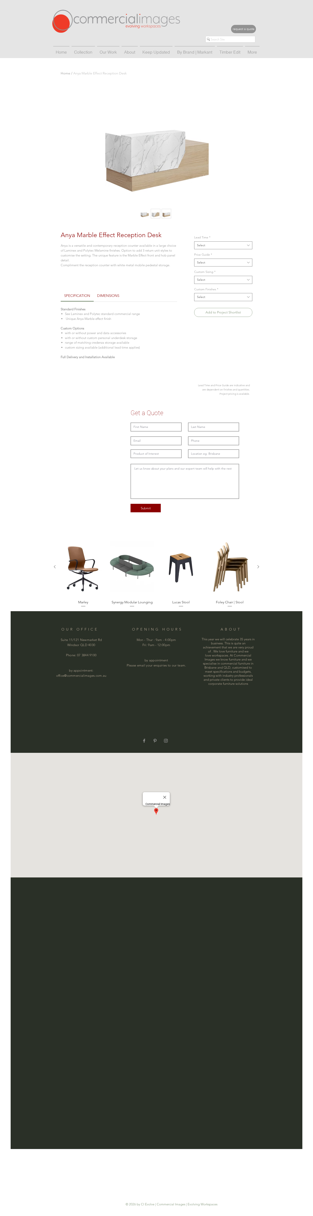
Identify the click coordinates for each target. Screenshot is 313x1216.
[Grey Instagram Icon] (165, 740)
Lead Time (202, 237)
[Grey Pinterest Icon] (155, 740)
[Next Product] (258, 566)
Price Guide (203, 254)
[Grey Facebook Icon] (144, 740)
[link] (77, 295)
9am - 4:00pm (166, 640)
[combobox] (223, 245)
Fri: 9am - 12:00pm (156, 645)
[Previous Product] (54, 566)
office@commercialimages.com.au (81, 675)
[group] (156, 572)
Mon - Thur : (146, 640)
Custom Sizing (204, 272)
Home (65, 73)
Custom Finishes (206, 289)
